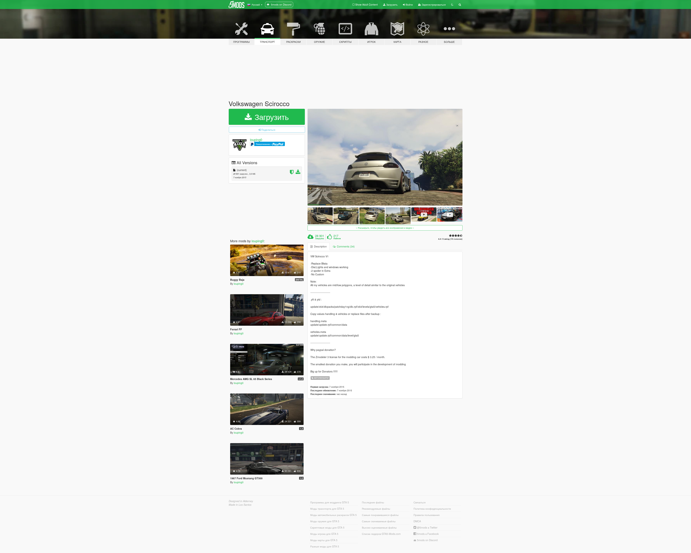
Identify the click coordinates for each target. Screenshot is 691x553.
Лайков (337, 238)
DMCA (417, 521)
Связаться (420, 502)
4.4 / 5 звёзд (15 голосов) (450, 239)
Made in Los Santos (240, 504)
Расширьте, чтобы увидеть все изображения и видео (385, 227)
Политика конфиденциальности (432, 508)
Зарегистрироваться (433, 4)
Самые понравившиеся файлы (380, 515)
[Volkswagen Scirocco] (385, 157)
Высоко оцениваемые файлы (379, 527)
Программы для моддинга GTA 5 (329, 502)
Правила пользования (427, 515)
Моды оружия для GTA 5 (324, 521)
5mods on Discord (427, 540)
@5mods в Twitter (426, 527)
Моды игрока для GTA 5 (324, 534)
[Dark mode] (452, 4)
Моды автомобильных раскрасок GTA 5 (333, 515)
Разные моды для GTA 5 (324, 546)
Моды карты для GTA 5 (323, 540)
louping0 (256, 139)
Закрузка (319, 238)
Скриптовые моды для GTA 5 (327, 527)
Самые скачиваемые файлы (379, 521)
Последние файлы (373, 502)
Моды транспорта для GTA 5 (327, 508)
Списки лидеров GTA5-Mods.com (381, 534)
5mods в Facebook (427, 534)
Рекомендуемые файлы (376, 508)
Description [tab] (320, 246)
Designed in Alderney (241, 501)
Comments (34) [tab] (345, 246)
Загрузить (391, 4)
